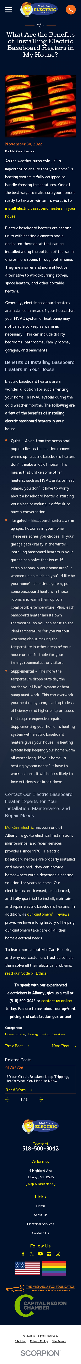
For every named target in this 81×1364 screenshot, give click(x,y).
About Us (41, 1214)
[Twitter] (32, 1254)
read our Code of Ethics (26, 973)
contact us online (56, 1000)
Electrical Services (40, 1224)
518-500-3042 (40, 1149)
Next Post (61, 1046)
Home (40, 1205)
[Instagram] (58, 1254)
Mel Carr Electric (19, 827)
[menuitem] (20, 1341)
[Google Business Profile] (49, 1254)
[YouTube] (40, 1254)
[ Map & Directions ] (41, 1183)
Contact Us (40, 1233)
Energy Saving (38, 1034)
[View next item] (39, 1099)
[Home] (39, 9)
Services (59, 1034)
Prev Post (14, 1046)
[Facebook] (23, 1254)
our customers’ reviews (48, 914)
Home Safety (15, 1034)
